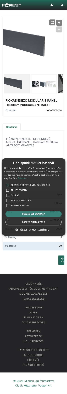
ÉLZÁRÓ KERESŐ (33, 364)
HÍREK (33, 312)
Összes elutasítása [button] (33, 222)
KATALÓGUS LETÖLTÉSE (33, 350)
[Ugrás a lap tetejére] (61, 388)
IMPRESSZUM (33, 307)
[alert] (33, 197)
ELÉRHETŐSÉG (33, 317)
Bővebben (23, 178)
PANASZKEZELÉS (33, 298)
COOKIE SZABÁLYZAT (33, 293)
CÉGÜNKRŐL (33, 283)
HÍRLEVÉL (33, 359)
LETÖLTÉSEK (33, 336)
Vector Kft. (45, 385)
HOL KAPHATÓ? (34, 341)
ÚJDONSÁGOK (33, 355)
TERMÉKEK (33, 331)
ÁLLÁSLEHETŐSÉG (34, 322)
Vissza (62, 261)
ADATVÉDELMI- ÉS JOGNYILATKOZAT (33, 288)
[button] (33, 229)
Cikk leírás (11, 127)
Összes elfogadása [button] (33, 213)
